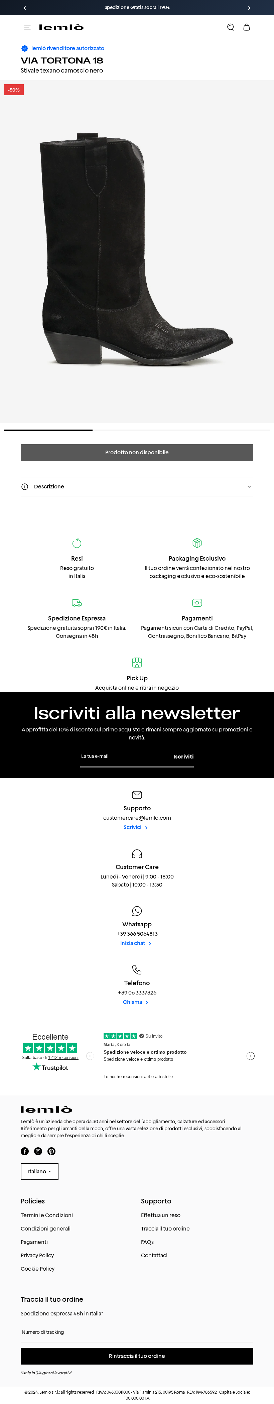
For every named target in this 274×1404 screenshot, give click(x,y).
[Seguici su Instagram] (38, 1151)
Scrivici (133, 827)
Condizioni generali (46, 1228)
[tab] (48, 430)
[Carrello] (246, 27)
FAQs (147, 1242)
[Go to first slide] (249, 8)
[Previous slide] (25, 8)
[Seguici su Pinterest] (51, 1151)
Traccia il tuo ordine (165, 1228)
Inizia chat (133, 943)
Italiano (37, 1171)
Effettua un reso (160, 1215)
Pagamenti (34, 1242)
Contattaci (154, 1255)
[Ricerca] (230, 27)
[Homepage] (61, 27)
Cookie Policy (37, 1269)
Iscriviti (183, 756)
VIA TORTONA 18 (62, 60)
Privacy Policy (37, 1255)
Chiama (133, 1002)
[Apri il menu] (27, 27)
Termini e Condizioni (47, 1215)
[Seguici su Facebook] (25, 1151)
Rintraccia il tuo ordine (137, 1356)
